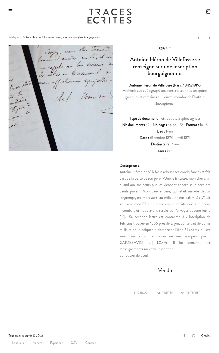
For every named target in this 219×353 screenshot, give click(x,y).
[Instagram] (193, 335)
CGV (74, 342)
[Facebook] (184, 335)
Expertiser (56, 342)
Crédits (205, 335)
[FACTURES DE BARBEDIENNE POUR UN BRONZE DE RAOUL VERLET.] (200, 37)
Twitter (168, 293)
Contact (90, 342)
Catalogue (14, 37)
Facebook (142, 293)
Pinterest (193, 293)
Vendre (37, 342)
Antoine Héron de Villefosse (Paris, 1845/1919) (165, 85)
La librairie (18, 342)
